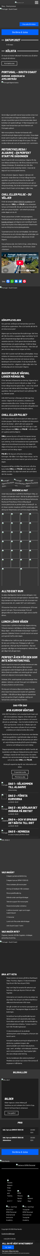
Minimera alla (20, 777)
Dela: (4, 281)
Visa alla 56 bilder (29, 24)
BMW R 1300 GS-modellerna (23, 202)
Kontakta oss (9, 63)
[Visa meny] (36, 2)
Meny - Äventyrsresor (9, 6)
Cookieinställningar (8, 1234)
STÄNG (37, 1241)
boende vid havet (7, 222)
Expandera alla (20, 772)
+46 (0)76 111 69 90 (9, 1239)
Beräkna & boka (20, 1152)
